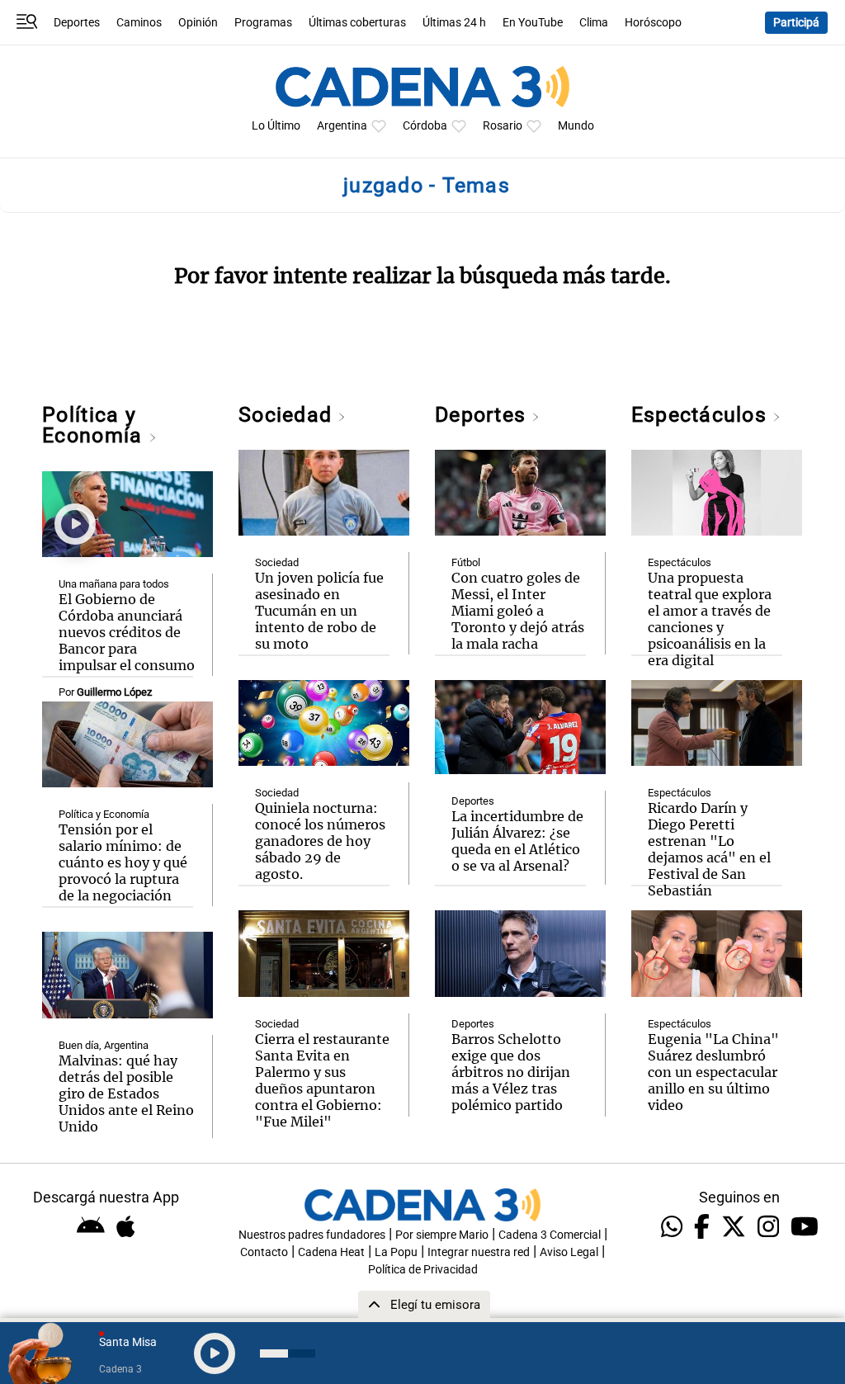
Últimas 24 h (454, 23)
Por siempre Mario (442, 1235)
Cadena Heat (331, 1252)
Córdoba (425, 126)
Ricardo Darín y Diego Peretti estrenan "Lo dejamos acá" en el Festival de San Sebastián (709, 849)
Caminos (139, 23)
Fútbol (465, 562)
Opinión (198, 23)
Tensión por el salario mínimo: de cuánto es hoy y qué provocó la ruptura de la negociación (123, 862)
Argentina (342, 126)
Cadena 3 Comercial (549, 1235)
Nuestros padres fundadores (311, 1235)
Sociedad (288, 415)
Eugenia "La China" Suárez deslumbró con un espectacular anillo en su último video (713, 1072)
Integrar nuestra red (478, 1252)
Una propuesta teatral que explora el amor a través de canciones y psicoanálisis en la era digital (710, 618)
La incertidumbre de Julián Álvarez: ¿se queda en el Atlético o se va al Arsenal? (517, 841)
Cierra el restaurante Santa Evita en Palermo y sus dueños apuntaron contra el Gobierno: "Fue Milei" (322, 1080)
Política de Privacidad (423, 1270)
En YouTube (533, 23)
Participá (796, 23)
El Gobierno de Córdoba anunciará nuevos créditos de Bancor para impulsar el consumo (127, 632)
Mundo (576, 126)
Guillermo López (114, 692)
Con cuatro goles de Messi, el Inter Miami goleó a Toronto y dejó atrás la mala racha (517, 610)
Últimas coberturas (357, 23)
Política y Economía (95, 425)
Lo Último (276, 126)
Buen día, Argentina (104, 1045)
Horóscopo (653, 23)
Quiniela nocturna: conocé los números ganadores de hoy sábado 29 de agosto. (320, 841)
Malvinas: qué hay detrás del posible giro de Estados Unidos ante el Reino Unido (126, 1093)
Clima (593, 23)
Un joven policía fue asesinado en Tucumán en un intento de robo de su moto (319, 610)
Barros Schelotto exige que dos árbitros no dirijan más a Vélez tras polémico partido (510, 1072)
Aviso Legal (569, 1252)
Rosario (502, 126)
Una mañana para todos (114, 584)
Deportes (77, 23)
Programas (263, 23)
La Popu (396, 1252)
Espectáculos (701, 415)
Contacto (264, 1252)
